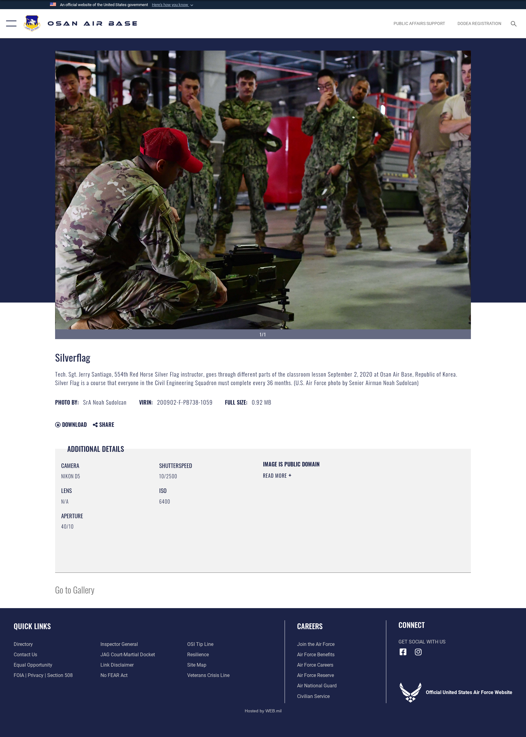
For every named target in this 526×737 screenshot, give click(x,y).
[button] (173, 5)
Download (74, 424)
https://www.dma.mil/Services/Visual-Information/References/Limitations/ (334, 514)
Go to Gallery (74, 589)
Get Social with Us (422, 642)
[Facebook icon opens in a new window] (403, 652)
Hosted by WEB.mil (263, 710)
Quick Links (32, 625)
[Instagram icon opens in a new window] (418, 652)
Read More (276, 475)
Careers (310, 625)
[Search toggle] (514, 23)
